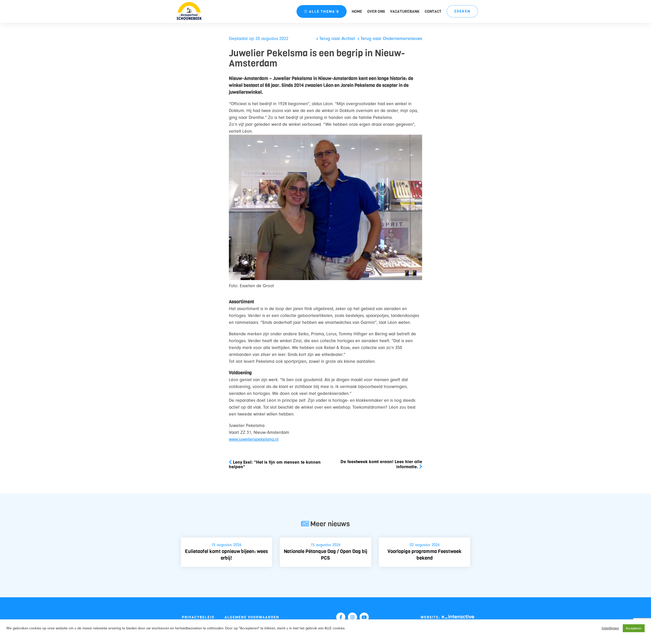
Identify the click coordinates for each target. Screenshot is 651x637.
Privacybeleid (198, 617)
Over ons (376, 11)
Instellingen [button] (610, 628)
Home (357, 11)
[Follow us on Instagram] (352, 617)
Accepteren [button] (634, 628)
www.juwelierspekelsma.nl (253, 439)
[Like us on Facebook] (340, 617)
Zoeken (462, 11)
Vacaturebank (405, 11)
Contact (433, 11)
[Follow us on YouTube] (364, 617)
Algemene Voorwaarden (252, 617)
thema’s (324, 11)
